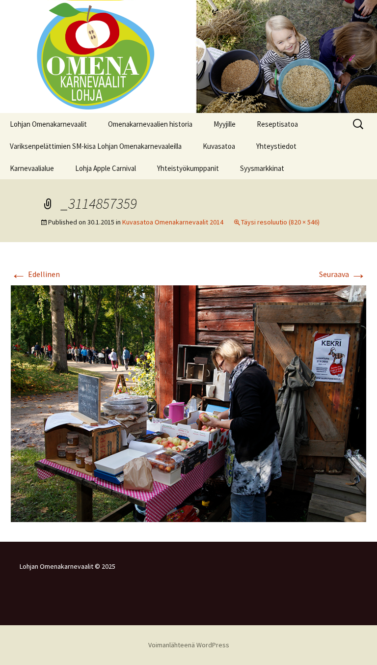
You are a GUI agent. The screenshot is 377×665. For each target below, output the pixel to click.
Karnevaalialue (32, 168)
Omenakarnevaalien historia (150, 124)
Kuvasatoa (219, 146)
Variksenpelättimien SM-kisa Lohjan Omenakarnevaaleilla (96, 146)
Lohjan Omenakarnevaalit (48, 124)
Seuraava (342, 274)
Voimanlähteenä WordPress (188, 644)
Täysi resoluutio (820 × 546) (280, 222)
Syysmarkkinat (262, 168)
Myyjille (225, 124)
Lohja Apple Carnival (105, 168)
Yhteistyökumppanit (188, 168)
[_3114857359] (188, 403)
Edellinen (35, 274)
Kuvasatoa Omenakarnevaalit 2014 (172, 222)
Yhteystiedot (276, 146)
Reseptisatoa (277, 124)
